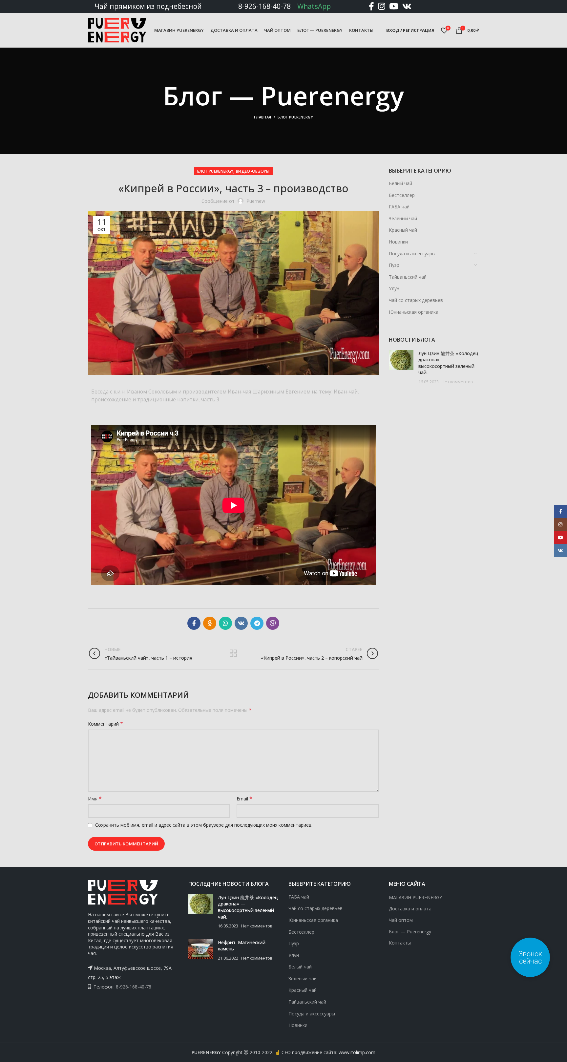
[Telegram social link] (256, 623)
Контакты (400, 943)
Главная (262, 117)
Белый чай (400, 183)
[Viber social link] (272, 623)
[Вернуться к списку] (233, 653)
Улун (394, 288)
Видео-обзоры (253, 171)
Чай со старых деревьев (416, 300)
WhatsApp (314, 6)
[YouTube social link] (393, 6)
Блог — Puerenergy (410, 931)
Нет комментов (457, 382)
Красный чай (403, 230)
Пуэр (394, 265)
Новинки (398, 242)
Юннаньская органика (413, 312)
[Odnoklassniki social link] (209, 623)
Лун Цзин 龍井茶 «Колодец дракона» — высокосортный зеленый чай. (448, 363)
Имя (95, 798)
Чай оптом (401, 920)
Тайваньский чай (408, 277)
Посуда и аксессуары (412, 253)
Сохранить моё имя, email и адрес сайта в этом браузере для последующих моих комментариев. (203, 825)
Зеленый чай (403, 218)
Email (244, 798)
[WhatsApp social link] (225, 623)
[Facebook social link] (371, 6)
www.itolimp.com (357, 1052)
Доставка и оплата (410, 908)
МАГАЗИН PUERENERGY (415, 897)
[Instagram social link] (381, 6)
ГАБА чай (399, 206)
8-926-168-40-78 (264, 6)
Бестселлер (402, 195)
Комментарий (105, 723)
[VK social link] (406, 6)
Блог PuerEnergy (295, 117)
